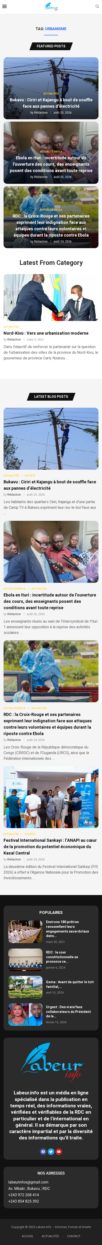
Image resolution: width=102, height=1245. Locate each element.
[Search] (97, 7)
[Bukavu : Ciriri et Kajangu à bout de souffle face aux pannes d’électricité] (51, 462)
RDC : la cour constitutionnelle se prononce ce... (62, 957)
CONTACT (73, 1236)
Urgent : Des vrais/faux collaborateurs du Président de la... (68, 1012)
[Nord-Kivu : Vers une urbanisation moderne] (51, 317)
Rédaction (41, 113)
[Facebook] (43, 1151)
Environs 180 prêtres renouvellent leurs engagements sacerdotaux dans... (67, 929)
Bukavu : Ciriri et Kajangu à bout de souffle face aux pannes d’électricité (51, 103)
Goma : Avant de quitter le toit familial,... (70, 984)
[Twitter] (51, 1151)
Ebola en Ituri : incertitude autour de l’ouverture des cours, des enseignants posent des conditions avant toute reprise (51, 164)
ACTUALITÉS (50, 1236)
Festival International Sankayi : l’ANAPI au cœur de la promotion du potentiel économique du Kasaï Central (50, 846)
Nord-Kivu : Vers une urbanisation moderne (46, 333)
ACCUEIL (28, 1236)
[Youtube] (59, 1151)
